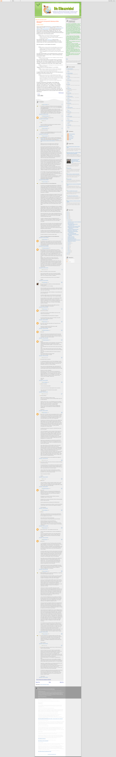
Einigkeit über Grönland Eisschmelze (73, 229)
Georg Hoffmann (45, 382)
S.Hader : (68, 76)
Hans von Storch (47, 27)
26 (61, 634)
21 (61, 488)
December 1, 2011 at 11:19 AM (43, 328)
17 (61, 394)
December (69, 219)
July (68, 245)
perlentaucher (49, 39)
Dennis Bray (70, 135)
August (69, 244)
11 (61, 309)
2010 (68, 253)
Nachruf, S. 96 (43, 138)
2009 (68, 254)
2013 (68, 216)
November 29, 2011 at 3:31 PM (43, 118)
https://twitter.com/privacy (42, 738)
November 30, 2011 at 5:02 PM (43, 267)
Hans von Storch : (70, 120)
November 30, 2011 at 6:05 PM (43, 280)
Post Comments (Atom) (45, 684)
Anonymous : (69, 88)
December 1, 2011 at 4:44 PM (43, 410)
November (69, 220)
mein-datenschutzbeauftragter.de (52, 754)
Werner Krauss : (69, 116)
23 (61, 527)
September (69, 243)
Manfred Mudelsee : (70, 68)
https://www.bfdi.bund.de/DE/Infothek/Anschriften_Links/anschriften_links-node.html (50, 718)
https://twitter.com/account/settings (43, 740)
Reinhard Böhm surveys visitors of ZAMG (74, 226)
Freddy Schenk (45, 282)
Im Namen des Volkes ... (71, 236)
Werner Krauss (45, 239)
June (68, 246)
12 (61, 321)
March (69, 249)
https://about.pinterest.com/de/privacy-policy (44, 751)
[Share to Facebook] (41, 95)
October (69, 242)
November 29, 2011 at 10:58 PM (43, 237)
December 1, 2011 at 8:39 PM (43, 486)
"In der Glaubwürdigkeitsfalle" (72, 233)
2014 (68, 215)
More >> (68, 71)
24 (61, 539)
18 (61, 412)
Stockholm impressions (71, 237)
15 (61, 357)
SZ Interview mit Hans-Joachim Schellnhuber (74, 221)
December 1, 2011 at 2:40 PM (43, 380)
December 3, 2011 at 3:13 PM (43, 643)
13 (61, 330)
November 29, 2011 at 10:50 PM (43, 179)
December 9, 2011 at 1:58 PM (43, 677)
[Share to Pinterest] (42, 95)
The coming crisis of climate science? (72, 195)
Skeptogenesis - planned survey (72, 230)
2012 (68, 217)
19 (61, 460)
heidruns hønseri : (70, 96)
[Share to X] (40, 95)
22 (61, 510)
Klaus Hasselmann (45, 29)
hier (51, 26)
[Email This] (38, 95)
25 (61, 571)
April (68, 248)
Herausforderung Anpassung (72, 238)
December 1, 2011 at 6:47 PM (43, 458)
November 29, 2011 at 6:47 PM (43, 126)
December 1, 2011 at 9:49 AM (43, 319)
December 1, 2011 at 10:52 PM (43, 537)
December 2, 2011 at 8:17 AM (43, 569)
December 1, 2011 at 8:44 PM (43, 508)
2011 (68, 218)
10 (61, 282)
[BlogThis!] (39, 95)
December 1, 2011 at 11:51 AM (43, 355)
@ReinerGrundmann (46, 330)
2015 (68, 214)
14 (61, 340)
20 (61, 479)
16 (61, 382)
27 (61, 645)
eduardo (70, 139)
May (68, 247)
